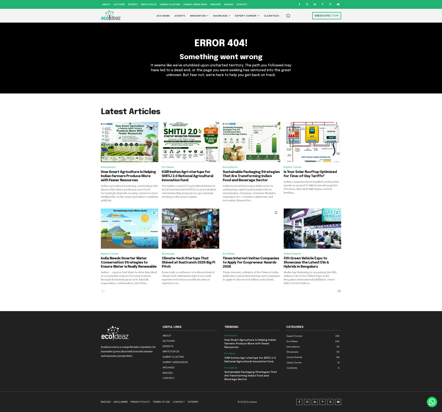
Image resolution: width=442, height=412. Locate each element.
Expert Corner (292, 167)
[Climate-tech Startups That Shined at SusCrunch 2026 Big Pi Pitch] (190, 229)
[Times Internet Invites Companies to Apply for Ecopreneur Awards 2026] (251, 229)
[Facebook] (299, 4)
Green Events (292, 253)
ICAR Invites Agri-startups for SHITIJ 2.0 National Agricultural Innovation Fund (187, 176)
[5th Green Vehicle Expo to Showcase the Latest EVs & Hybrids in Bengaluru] (312, 229)
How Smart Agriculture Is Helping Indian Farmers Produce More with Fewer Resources (128, 176)
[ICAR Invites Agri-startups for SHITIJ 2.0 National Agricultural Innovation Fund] (190, 142)
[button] (288, 16)
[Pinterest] (323, 4)
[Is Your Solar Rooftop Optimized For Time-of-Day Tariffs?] (312, 142)
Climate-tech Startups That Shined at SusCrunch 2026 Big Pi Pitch (188, 263)
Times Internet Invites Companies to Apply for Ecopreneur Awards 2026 (251, 263)
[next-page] (338, 291)
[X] (330, 4)
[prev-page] (103, 291)
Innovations (108, 167)
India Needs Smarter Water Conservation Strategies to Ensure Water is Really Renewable (129, 263)
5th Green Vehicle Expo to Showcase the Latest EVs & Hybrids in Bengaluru (306, 263)
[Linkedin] (315, 4)
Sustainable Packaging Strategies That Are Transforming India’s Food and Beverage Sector (251, 176)
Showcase (168, 253)
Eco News (168, 167)
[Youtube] (338, 4)
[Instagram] (307, 4)
